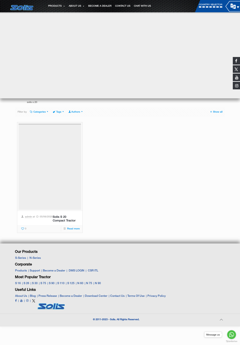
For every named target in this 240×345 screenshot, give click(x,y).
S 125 (70, 283)
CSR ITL (93, 271)
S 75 (43, 283)
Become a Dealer (54, 271)
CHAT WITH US (142, 6)
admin (28, 217)
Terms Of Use (136, 296)
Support (35, 271)
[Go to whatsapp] (231, 334)
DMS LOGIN (76, 271)
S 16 (18, 283)
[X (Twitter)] (33, 302)
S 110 (60, 283)
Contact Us (117, 296)
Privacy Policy (156, 296)
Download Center (96, 296)
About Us (21, 296)
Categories (39, 112)
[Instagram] (27, 301)
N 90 (98, 283)
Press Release (47, 296)
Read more (73, 229)
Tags (58, 112)
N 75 (89, 283)
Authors (75, 112)
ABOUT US (75, 6)
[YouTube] (21, 301)
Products (21, 271)
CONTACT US (122, 6)
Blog (33, 296)
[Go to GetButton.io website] (231, 341)
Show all (217, 112)
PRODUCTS (55, 6)
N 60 (80, 283)
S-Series (20, 258)
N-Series (35, 258)
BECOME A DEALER (100, 6)
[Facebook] (16, 301)
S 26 (26, 283)
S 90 (51, 283)
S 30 (35, 283)
